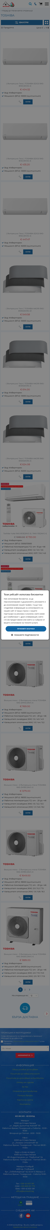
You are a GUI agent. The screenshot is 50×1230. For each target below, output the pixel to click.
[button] (25, 634)
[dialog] (25, 615)
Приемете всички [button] (26, 629)
